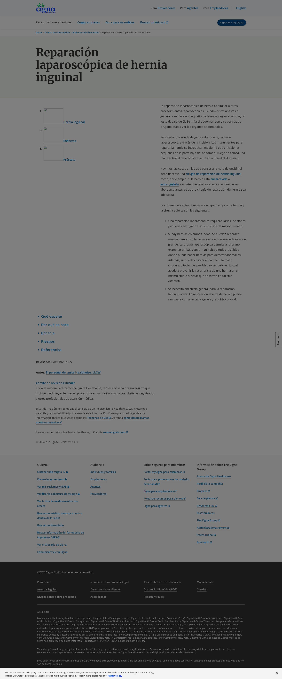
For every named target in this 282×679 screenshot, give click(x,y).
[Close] (276, 673)
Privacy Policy (115, 675)
